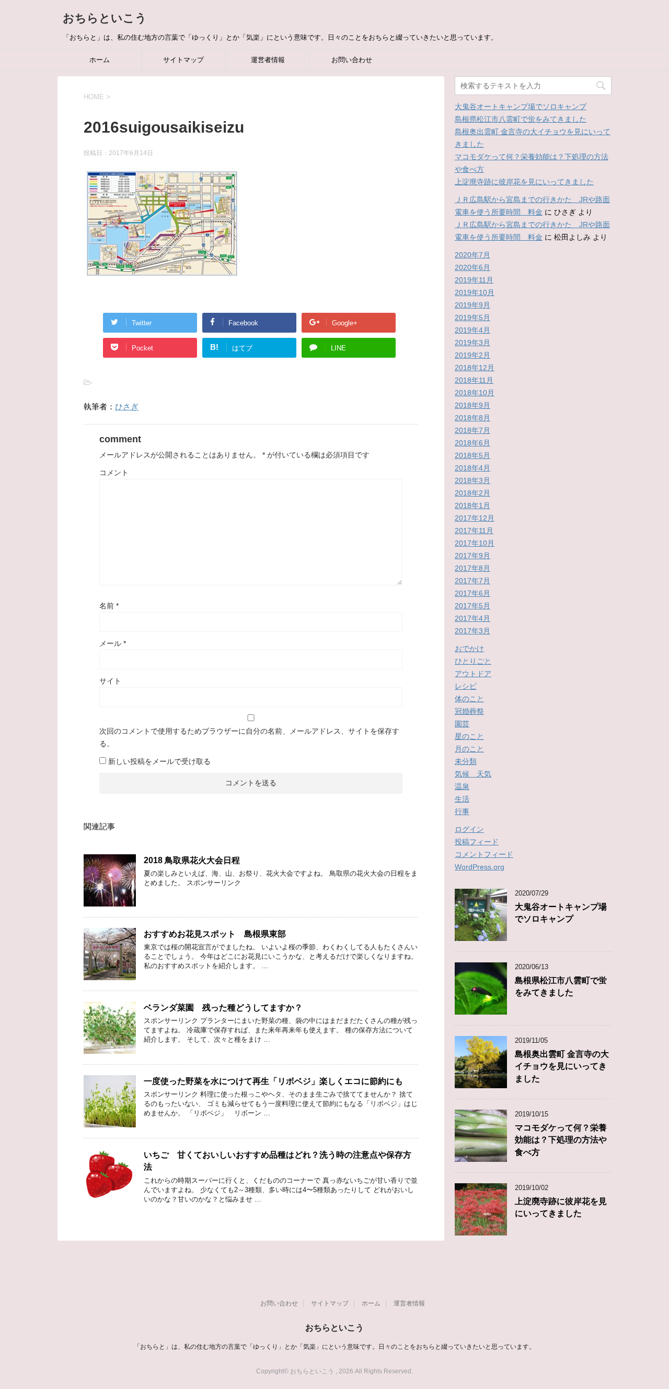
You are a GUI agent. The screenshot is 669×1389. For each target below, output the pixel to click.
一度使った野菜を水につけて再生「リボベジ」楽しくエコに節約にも (273, 1081)
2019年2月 (472, 355)
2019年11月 (474, 280)
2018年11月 (474, 380)
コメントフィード (484, 854)
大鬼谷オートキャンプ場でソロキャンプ (520, 106)
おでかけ (469, 648)
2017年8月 (472, 568)
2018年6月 (472, 443)
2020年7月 (472, 255)
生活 (462, 799)
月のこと (469, 749)
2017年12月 (474, 518)
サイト (110, 681)
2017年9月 (472, 555)
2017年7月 (472, 580)
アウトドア (473, 673)
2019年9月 (472, 305)
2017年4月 (472, 618)
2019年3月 (472, 342)
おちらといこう (105, 18)
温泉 (462, 786)
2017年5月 (472, 606)
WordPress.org (479, 867)
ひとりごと (473, 661)
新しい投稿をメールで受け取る (159, 761)
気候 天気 (473, 774)
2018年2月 (472, 493)
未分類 (466, 761)
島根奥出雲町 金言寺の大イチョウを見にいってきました (562, 1066)
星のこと (469, 736)
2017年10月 (474, 543)
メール (112, 643)
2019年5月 (472, 317)
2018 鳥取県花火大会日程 (192, 860)
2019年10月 (474, 292)
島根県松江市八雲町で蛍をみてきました (520, 119)
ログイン (469, 829)
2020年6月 (472, 267)
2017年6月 (472, 593)
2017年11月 (474, 530)
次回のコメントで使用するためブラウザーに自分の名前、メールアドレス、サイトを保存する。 (249, 737)
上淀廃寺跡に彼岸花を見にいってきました (524, 182)
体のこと (469, 698)
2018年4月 (472, 468)
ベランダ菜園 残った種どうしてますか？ (223, 1007)
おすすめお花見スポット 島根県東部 (215, 933)
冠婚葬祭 (469, 711)
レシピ (466, 686)
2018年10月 (474, 393)
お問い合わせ (351, 60)
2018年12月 (474, 367)
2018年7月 (472, 430)
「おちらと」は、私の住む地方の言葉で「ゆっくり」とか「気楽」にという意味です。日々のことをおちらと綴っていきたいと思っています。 (334, 1346)
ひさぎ (127, 406)
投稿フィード (477, 842)
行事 (462, 811)
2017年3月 (472, 631)
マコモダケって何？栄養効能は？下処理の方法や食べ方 (561, 1140)
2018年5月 (472, 455)
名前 (109, 606)
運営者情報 (268, 60)
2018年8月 (472, 418)
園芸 (462, 724)
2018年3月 (472, 480)
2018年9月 (472, 405)
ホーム (99, 60)
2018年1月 (472, 505)
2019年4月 (472, 330)
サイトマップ (183, 60)
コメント (114, 472)
